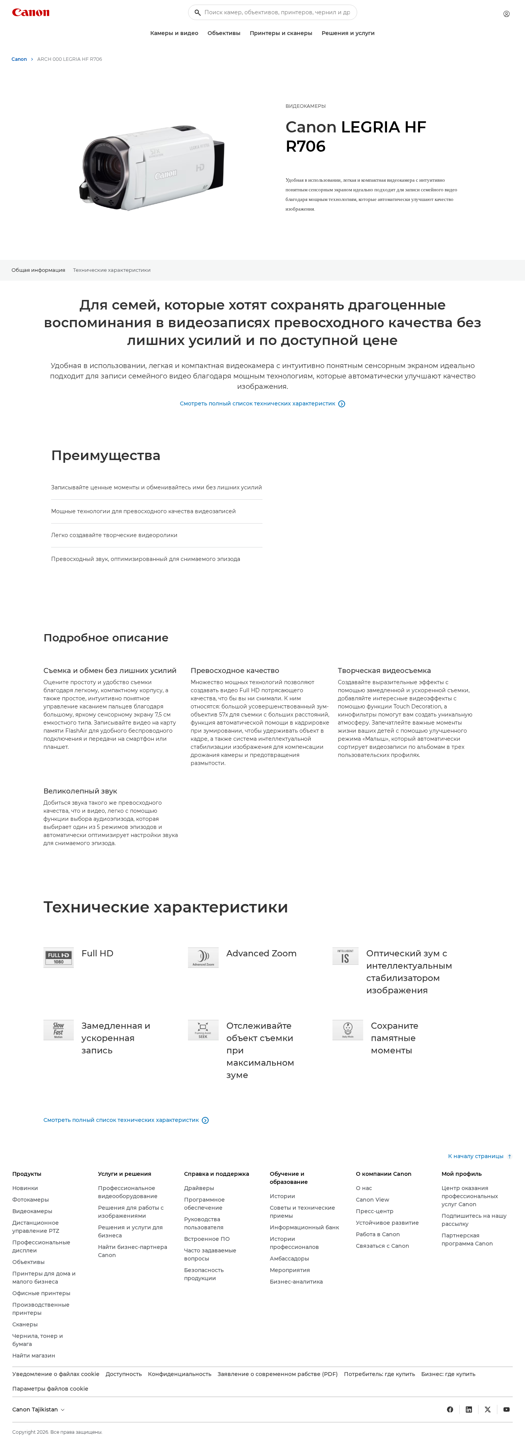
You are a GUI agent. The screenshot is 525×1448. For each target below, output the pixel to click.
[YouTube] (506, 1409)
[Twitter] (488, 1409)
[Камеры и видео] (201, 33)
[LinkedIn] (469, 1409)
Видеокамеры (306, 106)
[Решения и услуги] (378, 33)
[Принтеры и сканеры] (315, 33)
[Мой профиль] (506, 14)
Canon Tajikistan (36, 1409)
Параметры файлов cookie (50, 1388)
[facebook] (450, 1409)
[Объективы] (244, 33)
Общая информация (38, 270)
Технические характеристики (112, 270)
